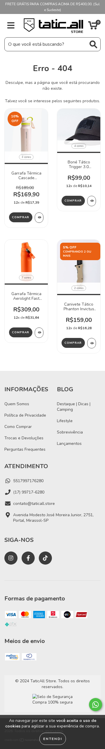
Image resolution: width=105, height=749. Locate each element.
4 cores (78, 146)
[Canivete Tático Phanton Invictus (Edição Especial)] (91, 343)
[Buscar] (93, 44)
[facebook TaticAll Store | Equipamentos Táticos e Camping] (28, 558)
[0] (93, 27)
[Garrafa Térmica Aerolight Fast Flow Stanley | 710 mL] (39, 332)
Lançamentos (69, 443)
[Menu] (11, 25)
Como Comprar (18, 426)
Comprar (20, 217)
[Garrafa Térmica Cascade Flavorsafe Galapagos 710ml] (39, 217)
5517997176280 (28, 481)
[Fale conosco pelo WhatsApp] (95, 704)
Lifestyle (65, 421)
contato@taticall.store (34, 503)
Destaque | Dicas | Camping (73, 406)
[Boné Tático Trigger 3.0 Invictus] (91, 201)
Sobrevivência (70, 432)
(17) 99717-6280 (28, 492)
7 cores (26, 278)
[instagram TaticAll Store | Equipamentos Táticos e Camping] (11, 558)
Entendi (52, 738)
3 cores (26, 157)
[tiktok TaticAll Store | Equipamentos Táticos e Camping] (45, 558)
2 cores (78, 288)
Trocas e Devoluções (23, 438)
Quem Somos (16, 404)
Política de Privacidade (25, 415)
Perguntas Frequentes (25, 449)
